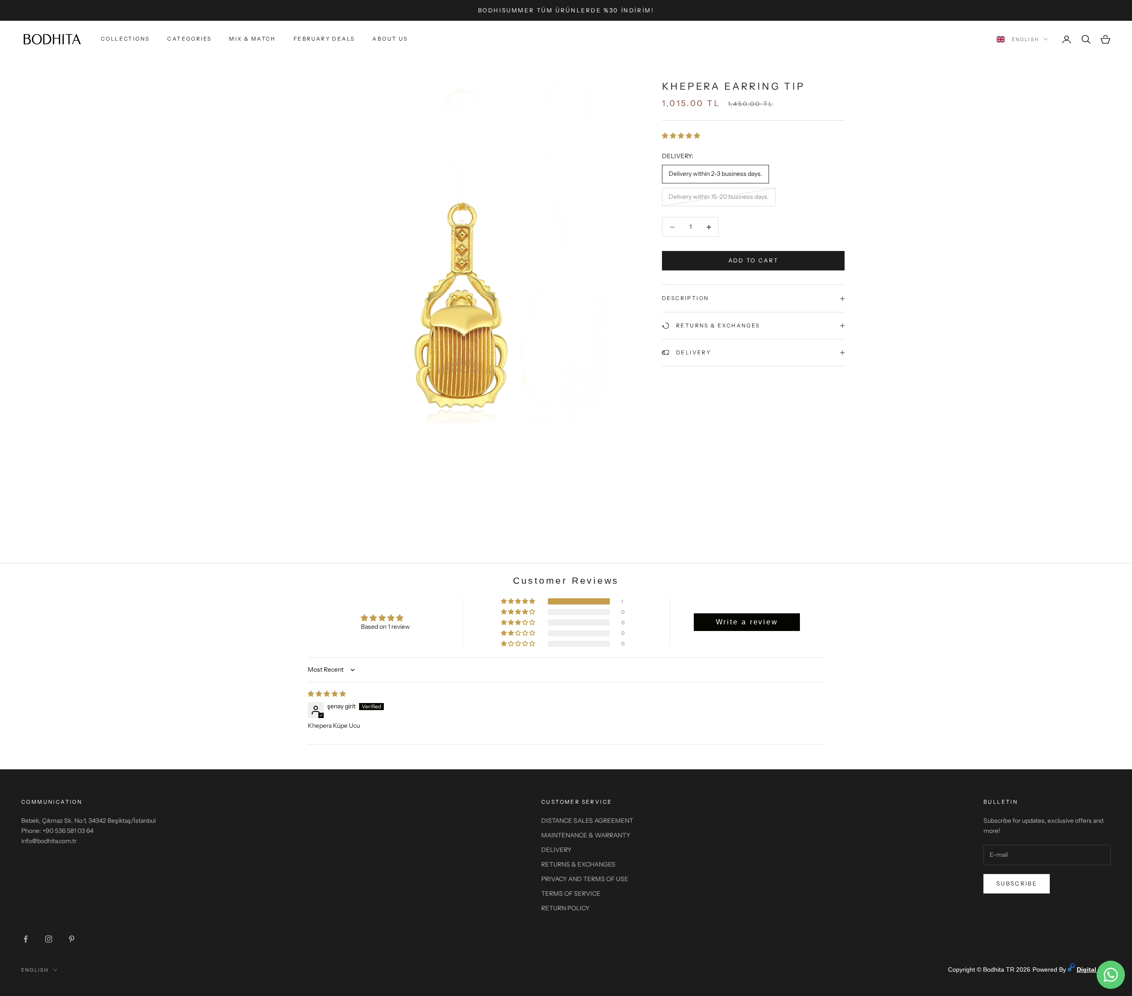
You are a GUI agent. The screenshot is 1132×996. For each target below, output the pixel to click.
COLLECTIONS (125, 39)
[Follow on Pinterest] (71, 939)
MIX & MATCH (252, 39)
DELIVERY (556, 850)
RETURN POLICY (565, 908)
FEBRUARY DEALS (324, 39)
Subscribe (1016, 883)
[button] (681, 136)
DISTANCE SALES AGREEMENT (587, 821)
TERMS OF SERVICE (570, 893)
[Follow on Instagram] (48, 939)
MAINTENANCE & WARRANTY (585, 835)
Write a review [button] (747, 622)
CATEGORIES (189, 39)
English (1025, 39)
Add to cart (753, 260)
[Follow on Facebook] (25, 939)
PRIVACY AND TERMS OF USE (584, 879)
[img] (327, 694)
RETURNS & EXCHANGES (578, 864)
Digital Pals (1094, 969)
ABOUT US (390, 39)
